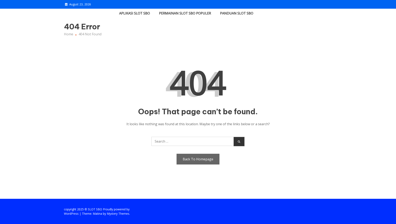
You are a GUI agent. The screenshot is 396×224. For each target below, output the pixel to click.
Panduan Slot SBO (236, 13)
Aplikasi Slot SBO (134, 13)
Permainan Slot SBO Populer (185, 13)
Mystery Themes (118, 214)
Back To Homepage (198, 159)
